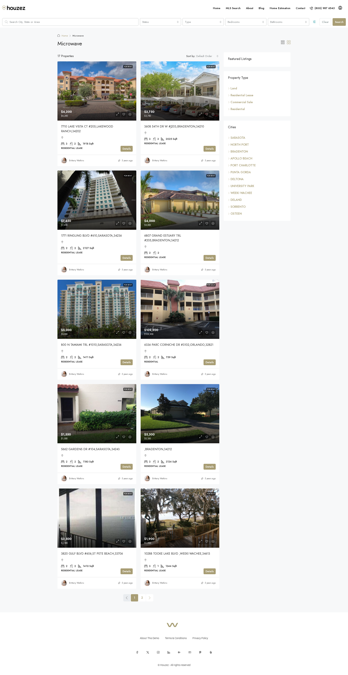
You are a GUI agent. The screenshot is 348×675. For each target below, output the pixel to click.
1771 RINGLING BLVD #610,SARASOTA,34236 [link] (91, 236)
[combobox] (160, 22)
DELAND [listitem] (236, 200)
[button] (283, 42)
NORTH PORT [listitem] (240, 145)
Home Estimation (280, 8)
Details (127, 149)
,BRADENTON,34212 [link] (158, 449)
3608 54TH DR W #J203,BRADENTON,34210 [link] (174, 126)
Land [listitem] (234, 88)
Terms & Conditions (176, 638)
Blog (261, 8)
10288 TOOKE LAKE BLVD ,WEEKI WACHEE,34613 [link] (177, 554)
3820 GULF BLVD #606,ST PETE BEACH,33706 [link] (92, 554)
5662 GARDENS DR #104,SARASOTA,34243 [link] (90, 449)
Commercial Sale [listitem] (242, 102)
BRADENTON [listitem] (239, 151)
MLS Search (233, 8)
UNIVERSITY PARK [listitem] (242, 186)
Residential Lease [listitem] (242, 95)
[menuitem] (322, 8)
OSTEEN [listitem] (236, 214)
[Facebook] (137, 652)
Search (339, 22)
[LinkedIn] (168, 652)
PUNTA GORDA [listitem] (241, 172)
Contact (300, 8)
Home (216, 8)
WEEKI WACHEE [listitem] (241, 193)
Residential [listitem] (238, 109)
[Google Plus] (179, 652)
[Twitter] (147, 652)
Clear (325, 22)
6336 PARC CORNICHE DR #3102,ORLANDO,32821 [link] (178, 345)
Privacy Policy (200, 638)
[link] (96, 91)
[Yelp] (210, 652)
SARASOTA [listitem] (238, 138)
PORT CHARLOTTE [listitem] (243, 165)
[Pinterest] (200, 652)
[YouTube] (189, 652)
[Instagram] (158, 652)
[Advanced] (314, 22)
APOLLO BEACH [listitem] (241, 158)
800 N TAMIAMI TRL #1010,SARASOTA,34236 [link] (91, 345)
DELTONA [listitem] (237, 179)
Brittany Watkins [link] (76, 160)
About (249, 8)
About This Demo (149, 638)
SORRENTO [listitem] (238, 207)
